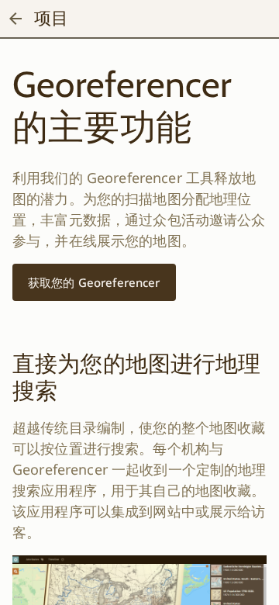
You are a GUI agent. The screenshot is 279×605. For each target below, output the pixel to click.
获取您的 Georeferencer (94, 282)
